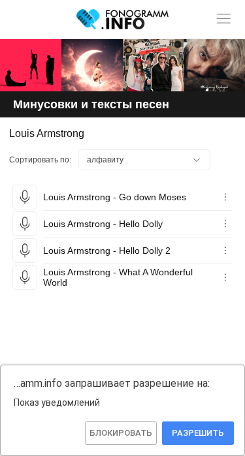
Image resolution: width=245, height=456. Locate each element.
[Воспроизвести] (25, 197)
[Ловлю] (30, 65)
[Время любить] (92, 65)
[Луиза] (214, 65)
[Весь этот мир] (153, 65)
